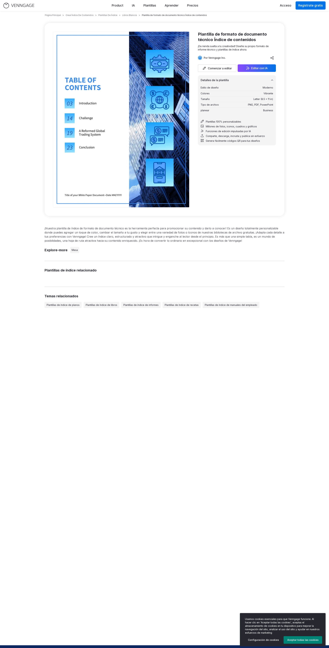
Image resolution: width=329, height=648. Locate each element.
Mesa (75, 250)
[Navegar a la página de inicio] (18, 5)
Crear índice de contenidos (80, 15)
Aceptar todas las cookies (303, 639)
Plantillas (149, 5)
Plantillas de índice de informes (141, 304)
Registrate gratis (310, 5)
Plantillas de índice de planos (63, 304)
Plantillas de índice (107, 15)
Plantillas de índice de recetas (182, 304)
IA (133, 5)
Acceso (285, 5)
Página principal (53, 15)
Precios (192, 5)
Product (117, 5)
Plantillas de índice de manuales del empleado (231, 304)
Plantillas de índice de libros (101, 304)
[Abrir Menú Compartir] (272, 58)
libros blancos (129, 15)
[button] (217, 68)
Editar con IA (259, 68)
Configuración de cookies (263, 639)
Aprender (172, 5)
